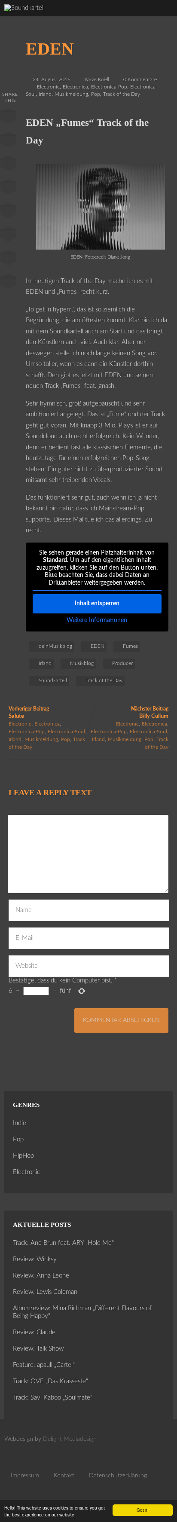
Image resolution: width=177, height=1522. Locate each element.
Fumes (130, 646)
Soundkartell (53, 680)
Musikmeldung (71, 94)
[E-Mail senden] (8, 259)
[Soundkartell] (24, 8)
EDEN (97, 646)
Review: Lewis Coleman (45, 1292)
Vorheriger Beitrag (29, 712)
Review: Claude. (35, 1332)
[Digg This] (8, 236)
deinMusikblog (55, 646)
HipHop (23, 1156)
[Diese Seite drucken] (8, 283)
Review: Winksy (35, 1259)
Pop (95, 94)
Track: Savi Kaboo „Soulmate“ (52, 1397)
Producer (122, 663)
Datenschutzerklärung (118, 1476)
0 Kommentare (140, 79)
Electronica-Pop (109, 86)
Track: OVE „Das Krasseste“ (50, 1381)
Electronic (48, 86)
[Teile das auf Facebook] (8, 118)
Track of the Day (121, 94)
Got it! (143, 1510)
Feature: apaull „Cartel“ (44, 1365)
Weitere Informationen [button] (97, 620)
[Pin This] (8, 165)
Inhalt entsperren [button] (97, 604)
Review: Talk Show (38, 1348)
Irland (45, 94)
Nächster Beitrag (149, 712)
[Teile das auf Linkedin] (8, 188)
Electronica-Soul (66, 731)
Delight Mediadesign (70, 1439)
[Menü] (162, 17)
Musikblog (82, 663)
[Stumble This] (8, 212)
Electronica (75, 86)
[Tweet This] (8, 141)
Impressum (25, 1476)
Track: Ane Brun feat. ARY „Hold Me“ (63, 1243)
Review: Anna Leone (41, 1275)
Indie (19, 1123)
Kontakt (64, 1476)
